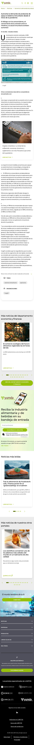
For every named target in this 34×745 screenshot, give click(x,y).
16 (19, 584)
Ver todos (5, 446)
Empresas (4, 627)
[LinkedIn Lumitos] (17, 712)
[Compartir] (25, 3)
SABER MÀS (17, 600)
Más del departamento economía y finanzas (17, 383)
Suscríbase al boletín (15, 430)
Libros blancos (6, 639)
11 (25, 582)
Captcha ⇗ (24, 436)
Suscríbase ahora (17, 670)
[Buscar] (22, 3)
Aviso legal (7, 737)
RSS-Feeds (4, 646)
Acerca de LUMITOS (16, 723)
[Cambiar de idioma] (28, 3)
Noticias (4, 621)
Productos (4, 633)
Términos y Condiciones (20, 737)
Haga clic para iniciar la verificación (17, 435)
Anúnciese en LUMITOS (16, 719)
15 (17, 584)
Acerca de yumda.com (17, 726)
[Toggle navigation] (32, 3)
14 (16, 584)
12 (27, 582)
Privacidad (17, 740)
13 (14, 584)
